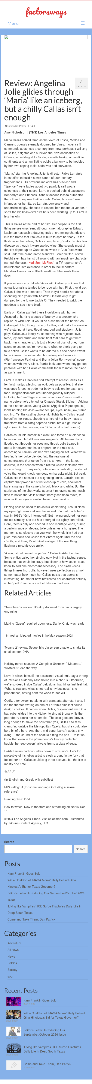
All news (13, 950)
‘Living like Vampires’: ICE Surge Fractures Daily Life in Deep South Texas (52, 1049)
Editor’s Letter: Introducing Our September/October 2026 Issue (45, 1032)
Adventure (14, 943)
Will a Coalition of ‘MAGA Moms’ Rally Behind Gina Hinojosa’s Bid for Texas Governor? (54, 1015)
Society (12, 969)
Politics (23, 125)
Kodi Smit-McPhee (40, 262)
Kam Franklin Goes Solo (23, 873)
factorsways (46, 11)
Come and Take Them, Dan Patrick (31, 919)
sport (10, 976)
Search (9, 842)
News (11, 956)
